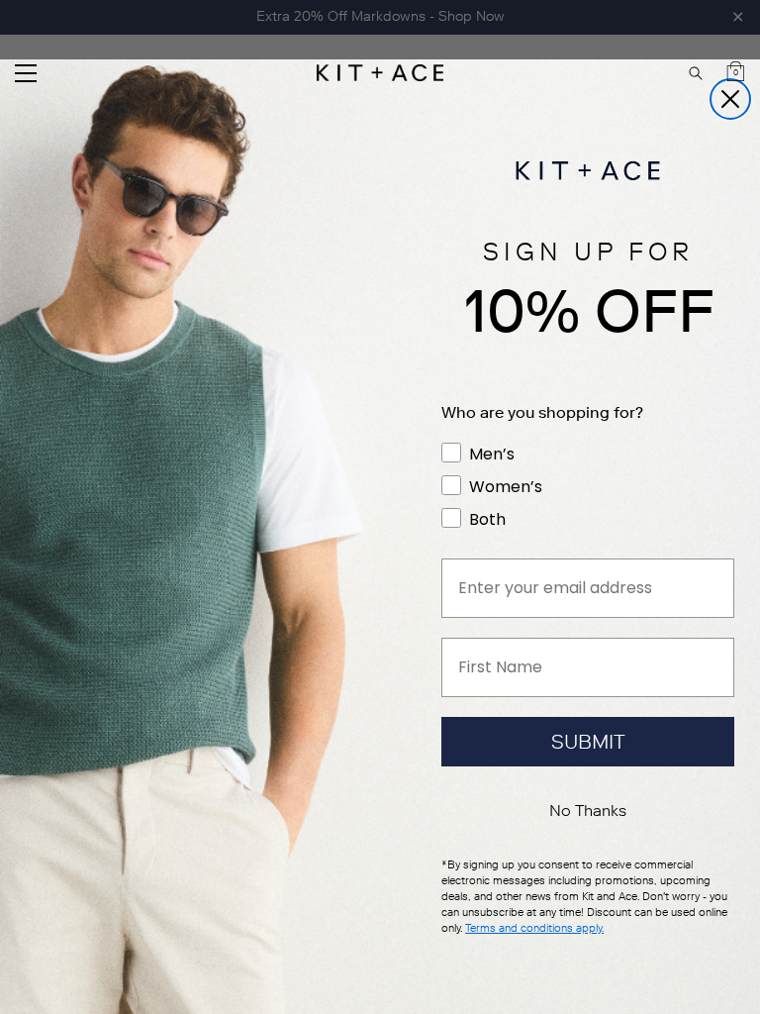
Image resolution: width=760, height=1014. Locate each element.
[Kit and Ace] (380, 72)
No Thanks (587, 810)
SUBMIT (588, 742)
